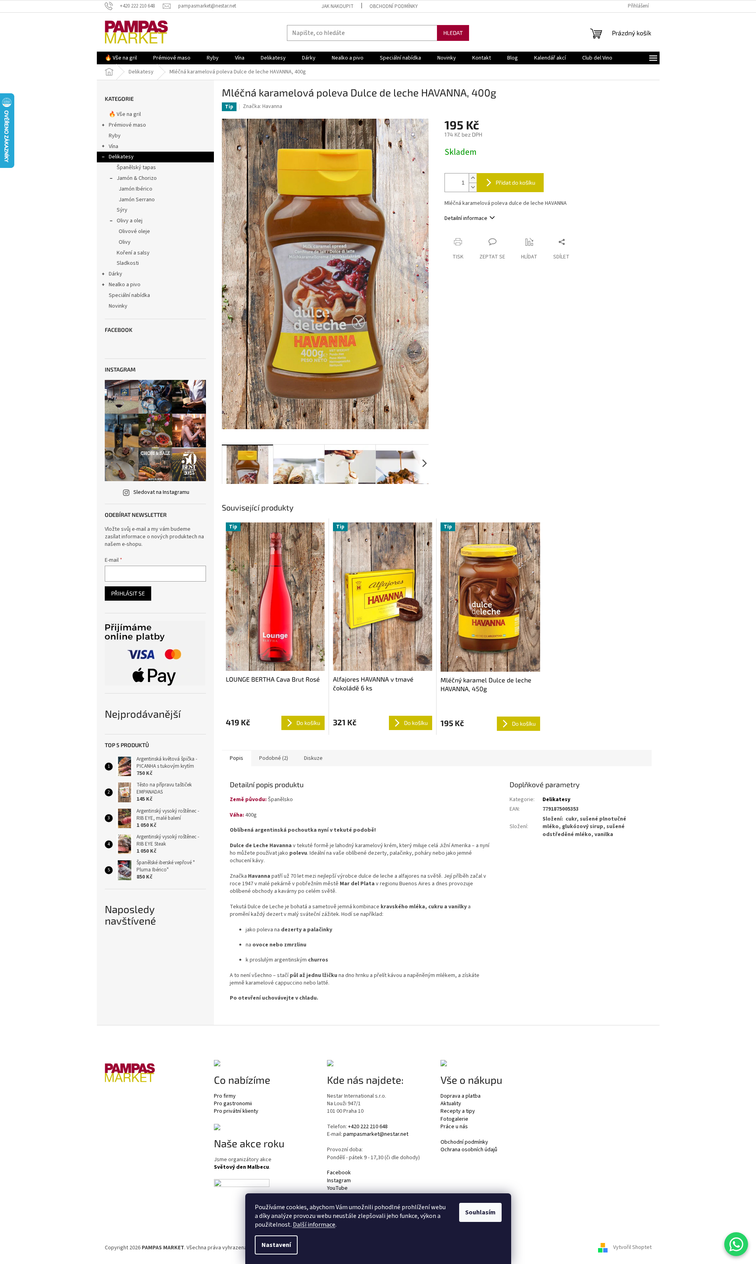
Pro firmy (225, 1096)
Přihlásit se (128, 593)
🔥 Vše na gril (125, 114)
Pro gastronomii (233, 1104)
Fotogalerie (454, 1119)
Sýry (122, 210)
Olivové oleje (134, 231)
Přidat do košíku (515, 182)
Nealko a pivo (124, 285)
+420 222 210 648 (368, 1127)
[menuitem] (121, 58)
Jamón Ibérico (135, 189)
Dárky (115, 274)
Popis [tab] (236, 758)
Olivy (125, 242)
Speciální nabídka (129, 295)
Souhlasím (480, 1212)
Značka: (262, 106)
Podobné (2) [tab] (273, 758)
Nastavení (276, 1245)
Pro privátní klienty (236, 1111)
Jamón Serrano (137, 200)
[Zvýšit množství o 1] (473, 178)
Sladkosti (128, 263)
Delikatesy (121, 157)
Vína (113, 146)
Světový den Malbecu (241, 1167)
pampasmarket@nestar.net (375, 1134)
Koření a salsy (133, 253)
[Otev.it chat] (736, 1244)
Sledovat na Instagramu (161, 492)
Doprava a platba (461, 1096)
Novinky (118, 306)
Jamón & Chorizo (137, 178)
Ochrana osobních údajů (469, 1150)
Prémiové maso (127, 125)
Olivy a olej (129, 221)
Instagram (339, 1181)
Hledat (453, 32)
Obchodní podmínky (393, 6)
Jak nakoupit (337, 6)
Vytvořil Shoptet (632, 1248)
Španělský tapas (136, 167)
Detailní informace (465, 218)
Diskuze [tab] (313, 758)
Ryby (115, 136)
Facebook (339, 1173)
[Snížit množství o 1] (473, 187)
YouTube (337, 1188)
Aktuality (451, 1104)
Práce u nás (454, 1127)
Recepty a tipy (458, 1111)
